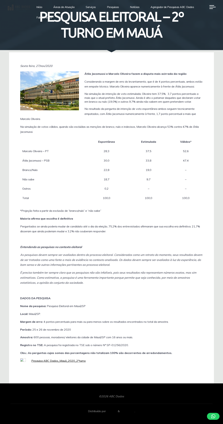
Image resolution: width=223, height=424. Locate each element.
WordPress (127, 411)
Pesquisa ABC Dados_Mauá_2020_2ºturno (58, 360)
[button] (213, 416)
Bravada (111, 411)
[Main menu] (212, 7)
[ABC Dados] (19, 7)
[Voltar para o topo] (209, 410)
